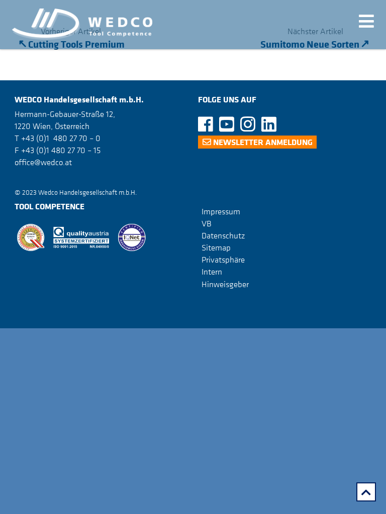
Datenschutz (223, 235)
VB (207, 223)
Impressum (221, 211)
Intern (212, 272)
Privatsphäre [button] (223, 259)
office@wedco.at (43, 162)
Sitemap (216, 247)
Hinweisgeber (225, 284)
